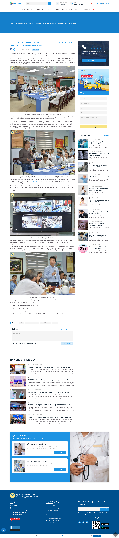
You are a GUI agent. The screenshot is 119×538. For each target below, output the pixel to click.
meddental (55, 322)
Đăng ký (99, 3)
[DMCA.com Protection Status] (15, 528)
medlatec (21, 322)
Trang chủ (12, 23)
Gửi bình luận (66, 343)
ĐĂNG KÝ (104, 509)
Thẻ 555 (76, 9)
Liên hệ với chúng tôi (93, 60)
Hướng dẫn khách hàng (48, 9)
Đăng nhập (106, 3)
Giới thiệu (29, 9)
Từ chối (90, 535)
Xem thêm (106, 135)
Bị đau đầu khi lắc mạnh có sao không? (99, 177)
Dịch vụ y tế (37, 9)
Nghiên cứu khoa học (61, 9)
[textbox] (93, 112)
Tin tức (70, 9)
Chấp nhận (97, 535)
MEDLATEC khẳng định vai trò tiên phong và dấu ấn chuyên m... (49, 405)
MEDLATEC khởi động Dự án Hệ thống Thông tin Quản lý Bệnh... (49, 417)
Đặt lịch (60, 452)
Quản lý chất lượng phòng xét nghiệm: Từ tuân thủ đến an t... (49, 392)
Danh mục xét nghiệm (85, 9)
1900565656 (14, 505)
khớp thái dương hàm (45, 322)
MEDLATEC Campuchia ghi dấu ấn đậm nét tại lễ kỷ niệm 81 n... (49, 380)
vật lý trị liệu (36, 181)
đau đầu (69, 123)
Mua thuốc (95, 9)
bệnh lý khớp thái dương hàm (32, 322)
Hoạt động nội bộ (22, 23)
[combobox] (93, 112)
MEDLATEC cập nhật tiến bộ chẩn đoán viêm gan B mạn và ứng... (50, 367)
